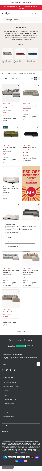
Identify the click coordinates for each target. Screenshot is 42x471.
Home (3, 73)
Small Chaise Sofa (31, 62)
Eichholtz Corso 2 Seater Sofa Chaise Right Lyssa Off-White (11, 188)
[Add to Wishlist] (17, 85)
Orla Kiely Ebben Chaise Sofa (9, 148)
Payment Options (9, 421)
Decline (10, 242)
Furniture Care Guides (10, 399)
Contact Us (7, 391)
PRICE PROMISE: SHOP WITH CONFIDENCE (21, 2)
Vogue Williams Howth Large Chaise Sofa (11, 271)
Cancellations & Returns (10, 382)
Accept (10, 237)
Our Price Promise (9, 416)
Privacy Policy (14, 232)
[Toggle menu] (39, 14)
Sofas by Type (22, 73)
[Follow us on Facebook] (3, 370)
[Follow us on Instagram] (6, 370)
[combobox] (21, 19)
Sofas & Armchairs (12, 73)
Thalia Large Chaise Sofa (29, 106)
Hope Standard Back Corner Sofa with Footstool (30, 271)
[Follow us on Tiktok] (14, 370)
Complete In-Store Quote (11, 386)
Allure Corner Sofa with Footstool (9, 106)
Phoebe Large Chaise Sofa (30, 147)
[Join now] (38, 364)
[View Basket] (35, 14)
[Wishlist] (31, 14)
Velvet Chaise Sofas (18, 62)
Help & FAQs (7, 412)
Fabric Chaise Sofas (6, 62)
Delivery (6, 395)
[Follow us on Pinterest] (10, 370)
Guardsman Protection (10, 408)
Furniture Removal (9, 403)
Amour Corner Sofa (8, 312)
